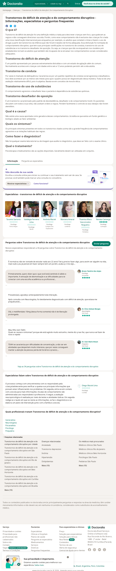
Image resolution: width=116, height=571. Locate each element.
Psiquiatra (9, 431)
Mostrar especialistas (17, 183)
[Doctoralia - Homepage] (17, 3)
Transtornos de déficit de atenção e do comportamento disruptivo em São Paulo (21, 451)
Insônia (45, 453)
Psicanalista (10, 425)
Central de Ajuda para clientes (72, 550)
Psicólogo (9, 428)
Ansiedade (46, 445)
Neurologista (11, 422)
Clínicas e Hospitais (39, 534)
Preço (61, 531)
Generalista (10, 420)
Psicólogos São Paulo (88, 457)
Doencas (35, 547)
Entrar (77, 3)
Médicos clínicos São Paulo (90, 445)
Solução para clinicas (68, 537)
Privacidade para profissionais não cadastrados (10, 537)
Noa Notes (66, 539)
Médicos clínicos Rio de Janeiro (92, 449)
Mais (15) (8, 490)
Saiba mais (39, 565)
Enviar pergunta (101, 243)
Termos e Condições (11, 550)
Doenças (16, 10)
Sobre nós (7, 542)
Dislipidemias (47, 461)
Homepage (7, 10)
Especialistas (36, 531)
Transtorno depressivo (51, 449)
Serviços (34, 545)
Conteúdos (64, 542)
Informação (12, 161)
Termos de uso (65, 545)
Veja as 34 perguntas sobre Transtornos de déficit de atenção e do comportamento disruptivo (58, 366)
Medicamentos (37, 542)
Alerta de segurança (68, 547)
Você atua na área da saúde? (97, 3)
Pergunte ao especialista (32, 161)
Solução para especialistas (70, 534)
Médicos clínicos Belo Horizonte (92, 453)
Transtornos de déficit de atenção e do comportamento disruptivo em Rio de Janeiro (21, 460)
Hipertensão (47, 457)
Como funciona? (41, 183)
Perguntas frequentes (40, 550)
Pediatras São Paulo (87, 461)
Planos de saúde (38, 537)
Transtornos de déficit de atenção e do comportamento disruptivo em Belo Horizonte (21, 470)
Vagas (15, 547)
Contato (6, 545)
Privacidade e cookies (12, 531)
